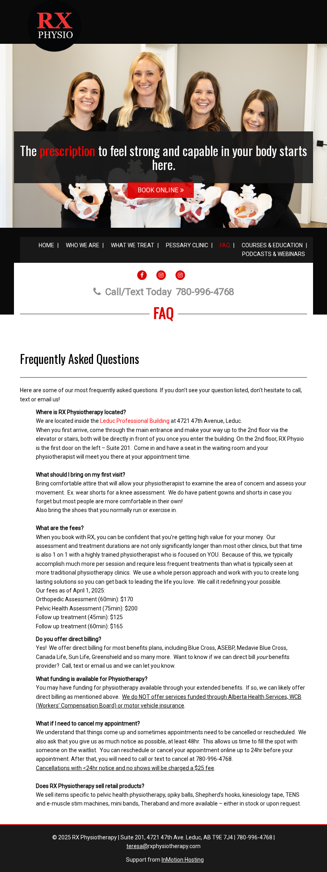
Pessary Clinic (187, 245)
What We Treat (132, 245)
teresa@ (137, 846)
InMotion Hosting (183, 859)
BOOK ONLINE (158, 190)
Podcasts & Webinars (273, 254)
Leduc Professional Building (134, 421)
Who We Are (82, 245)
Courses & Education (272, 245)
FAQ (225, 245)
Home (46, 245)
